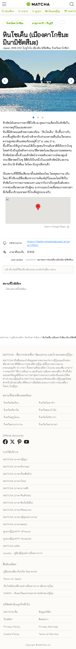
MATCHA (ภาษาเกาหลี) (15, 488)
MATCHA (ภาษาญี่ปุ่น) (15, 459)
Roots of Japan (12, 578)
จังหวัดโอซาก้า (47, 402)
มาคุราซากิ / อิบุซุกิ (42, 23)
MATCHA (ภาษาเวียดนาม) (17, 509)
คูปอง (38, 11)
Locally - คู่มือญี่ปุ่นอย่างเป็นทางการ (22, 553)
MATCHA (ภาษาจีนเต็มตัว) (17, 473)
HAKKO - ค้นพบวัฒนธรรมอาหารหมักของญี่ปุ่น (28, 593)
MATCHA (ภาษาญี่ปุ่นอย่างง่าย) (20, 517)
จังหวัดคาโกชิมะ (15, 23)
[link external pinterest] (20, 443)
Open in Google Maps (55, 226)
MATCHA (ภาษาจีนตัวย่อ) (17, 495)
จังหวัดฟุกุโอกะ (12, 417)
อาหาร (24, 11)
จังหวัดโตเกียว (11, 402)
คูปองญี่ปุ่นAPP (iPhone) (17, 531)
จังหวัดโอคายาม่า (48, 424)
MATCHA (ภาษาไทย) (14, 481)
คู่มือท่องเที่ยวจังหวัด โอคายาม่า (20, 571)
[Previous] (5, 81)
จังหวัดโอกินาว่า (47, 417)
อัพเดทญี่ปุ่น (54, 11)
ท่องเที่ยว (9, 11)
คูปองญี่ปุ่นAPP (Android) (17, 538)
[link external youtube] (27, 443)
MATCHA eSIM (11, 546)
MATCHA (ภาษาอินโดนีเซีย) (18, 502)
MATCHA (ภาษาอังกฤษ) (16, 466)
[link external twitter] (13, 443)
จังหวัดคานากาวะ (13, 424)
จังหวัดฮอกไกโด (47, 410)
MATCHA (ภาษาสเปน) (15, 524)
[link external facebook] (6, 443)
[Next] (71, 81)
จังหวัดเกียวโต (11, 410)
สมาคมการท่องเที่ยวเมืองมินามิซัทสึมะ (55, 259)
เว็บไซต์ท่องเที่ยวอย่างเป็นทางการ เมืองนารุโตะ (28, 586)
